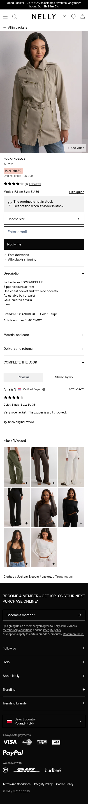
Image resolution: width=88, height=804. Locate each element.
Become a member (21, 615)
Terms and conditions (16, 784)
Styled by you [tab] (64, 377)
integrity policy (52, 630)
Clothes (9, 577)
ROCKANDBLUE (14, 158)
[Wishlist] (73, 16)
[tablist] (44, 377)
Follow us (9, 648)
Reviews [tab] (23, 377)
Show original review (21, 422)
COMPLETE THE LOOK (20, 362)
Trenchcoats (64, 577)
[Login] (64, 16)
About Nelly (11, 676)
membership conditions (17, 630)
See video (77, 148)
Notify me (14, 244)
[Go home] (44, 16)
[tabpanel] (44, 406)
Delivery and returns (18, 349)
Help (6, 662)
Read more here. (73, 634)
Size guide (76, 192)
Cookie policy (64, 784)
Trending (9, 690)
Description (12, 273)
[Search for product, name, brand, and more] (14, 16)
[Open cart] (82, 16)
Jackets (17, 27)
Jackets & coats (28, 577)
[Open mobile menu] (5, 16)
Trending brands (15, 703)
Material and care (16, 335)
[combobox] (44, 219)
